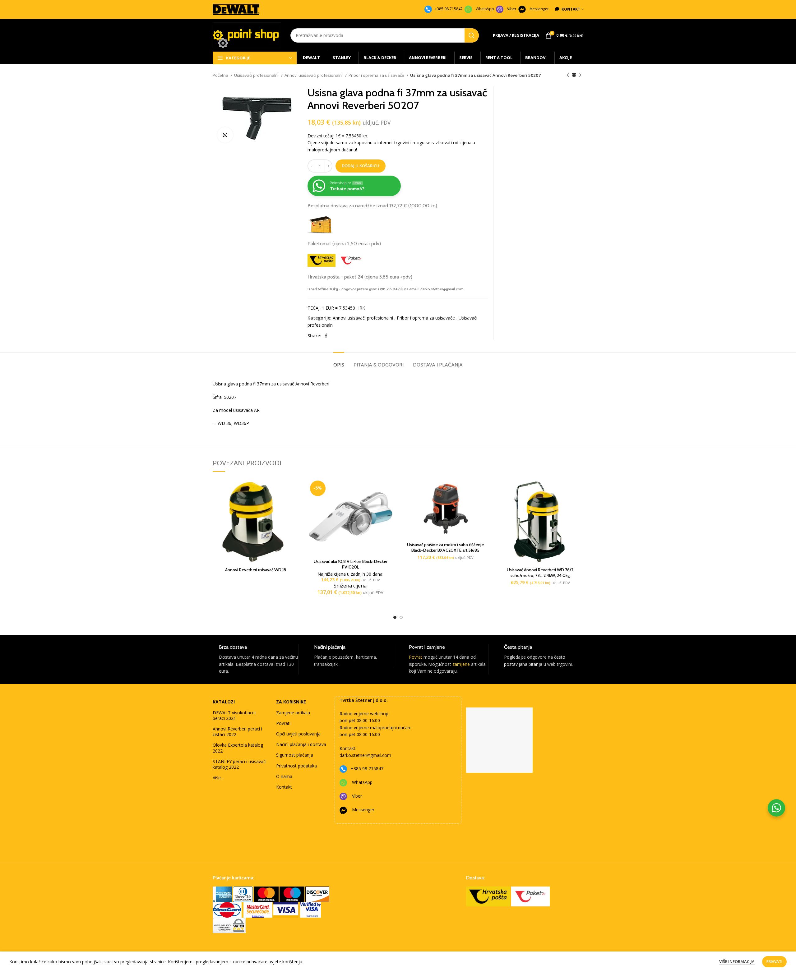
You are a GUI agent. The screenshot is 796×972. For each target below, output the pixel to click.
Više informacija (737, 961)
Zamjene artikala (293, 713)
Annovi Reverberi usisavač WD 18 (255, 570)
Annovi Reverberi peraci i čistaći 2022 (237, 731)
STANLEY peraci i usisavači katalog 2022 (239, 764)
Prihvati (774, 961)
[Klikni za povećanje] (225, 135)
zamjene (461, 664)
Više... (218, 778)
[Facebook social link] (326, 336)
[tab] (338, 361)
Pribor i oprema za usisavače (377, 75)
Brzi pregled (294, 502)
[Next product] (580, 75)
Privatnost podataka (296, 766)
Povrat (415, 657)
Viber (511, 9)
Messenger (539, 9)
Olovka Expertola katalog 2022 (238, 747)
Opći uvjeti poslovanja (298, 734)
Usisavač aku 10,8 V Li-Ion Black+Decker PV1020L (350, 564)
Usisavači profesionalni (257, 75)
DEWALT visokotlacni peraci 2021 (234, 715)
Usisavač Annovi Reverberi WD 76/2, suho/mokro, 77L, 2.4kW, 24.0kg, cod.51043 (540, 575)
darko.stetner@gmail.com (365, 755)
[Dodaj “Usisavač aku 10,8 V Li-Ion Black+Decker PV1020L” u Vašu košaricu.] (388, 488)
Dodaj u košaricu (360, 165)
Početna (221, 75)
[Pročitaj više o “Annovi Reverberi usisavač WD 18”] (294, 488)
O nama (284, 776)
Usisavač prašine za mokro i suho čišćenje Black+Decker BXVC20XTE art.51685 (445, 547)
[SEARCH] (472, 35)
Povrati (283, 723)
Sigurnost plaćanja (294, 755)
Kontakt (284, 787)
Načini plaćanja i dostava (301, 744)
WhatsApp (485, 9)
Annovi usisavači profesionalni (314, 75)
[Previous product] (568, 75)
